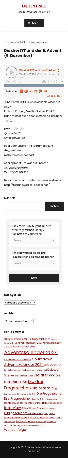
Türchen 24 (51, 421)
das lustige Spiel (39, 370)
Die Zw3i (32, 394)
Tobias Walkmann (25, 421)
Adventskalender (38, 42)
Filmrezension (51, 399)
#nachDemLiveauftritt (17, 339)
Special (52, 418)
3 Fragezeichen (38, 339)
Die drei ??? (44, 375)
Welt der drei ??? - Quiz (34, 425)
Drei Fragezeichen (18, 398)
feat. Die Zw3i (38, 399)
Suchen (9, 198)
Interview (12, 407)
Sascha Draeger (39, 417)
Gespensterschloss (31, 403)
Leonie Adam (35, 413)
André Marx (10, 359)
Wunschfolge (15, 429)
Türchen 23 (41, 421)
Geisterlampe (11, 403)
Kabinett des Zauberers (35, 408)
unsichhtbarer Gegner (13, 425)
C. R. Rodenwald (24, 360)
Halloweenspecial (52, 403)
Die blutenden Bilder (24, 376)
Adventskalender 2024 (31, 352)
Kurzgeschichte (16, 413)
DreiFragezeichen (50, 393)
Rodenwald (24, 418)
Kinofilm (52, 408)
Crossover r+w (52, 365)
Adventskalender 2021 (29, 342)
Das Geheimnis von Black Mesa (18, 370)
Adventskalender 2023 (22, 346)
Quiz (46, 413)
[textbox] (34, 234)
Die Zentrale (34, 6)
